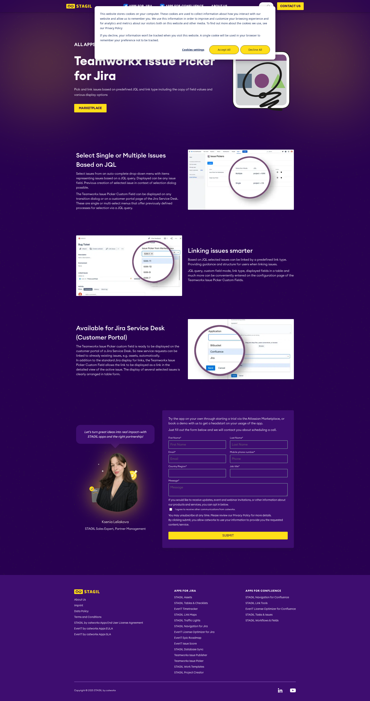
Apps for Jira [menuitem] (185, 591)
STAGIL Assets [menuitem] (183, 597)
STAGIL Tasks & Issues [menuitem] (259, 614)
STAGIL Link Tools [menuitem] (256, 603)
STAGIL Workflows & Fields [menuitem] (262, 620)
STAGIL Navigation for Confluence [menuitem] (267, 597)
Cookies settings (193, 49)
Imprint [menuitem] (78, 605)
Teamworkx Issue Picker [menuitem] (189, 661)
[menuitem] (108, 592)
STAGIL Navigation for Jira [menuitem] (191, 626)
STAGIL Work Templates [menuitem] (189, 667)
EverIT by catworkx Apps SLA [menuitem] (92, 634)
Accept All (224, 49)
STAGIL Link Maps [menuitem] (185, 614)
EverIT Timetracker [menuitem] (186, 609)
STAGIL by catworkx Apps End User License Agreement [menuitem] (108, 623)
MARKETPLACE (90, 108)
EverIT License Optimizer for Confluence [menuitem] (271, 609)
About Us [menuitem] (80, 599)
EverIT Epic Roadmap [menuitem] (187, 638)
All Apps (85, 44)
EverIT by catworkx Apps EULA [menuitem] (93, 628)
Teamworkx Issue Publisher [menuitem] (190, 655)
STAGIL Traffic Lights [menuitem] (187, 620)
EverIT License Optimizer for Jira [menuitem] (194, 632)
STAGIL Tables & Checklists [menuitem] (191, 603)
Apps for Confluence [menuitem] (263, 591)
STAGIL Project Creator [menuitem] (189, 672)
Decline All (255, 49)
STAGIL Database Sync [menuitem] (188, 649)
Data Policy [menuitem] (81, 611)
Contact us (290, 6)
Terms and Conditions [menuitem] (87, 617)
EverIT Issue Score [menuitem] (185, 643)
